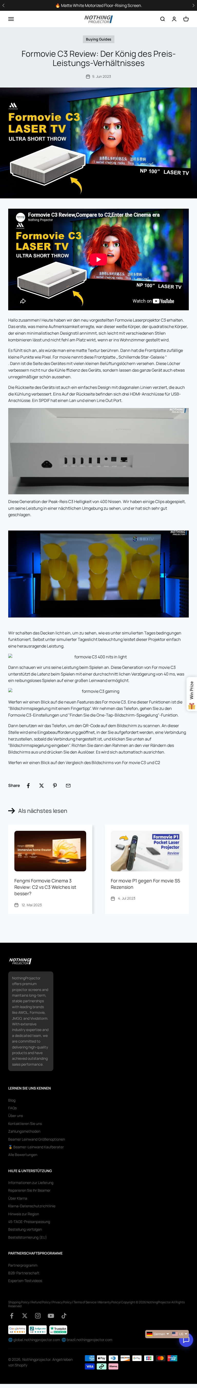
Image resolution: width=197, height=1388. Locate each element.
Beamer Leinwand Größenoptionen (36, 1139)
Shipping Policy (18, 1302)
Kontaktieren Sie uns (25, 1123)
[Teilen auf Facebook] (28, 785)
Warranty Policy (109, 1302)
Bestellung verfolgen (25, 1229)
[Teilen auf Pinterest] (55, 785)
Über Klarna (17, 1198)
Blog (11, 1100)
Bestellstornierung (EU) (27, 1237)
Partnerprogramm (22, 1265)
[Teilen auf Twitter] (41, 785)
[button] (193, 5)
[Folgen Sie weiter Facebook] (11, 1315)
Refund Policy (41, 1302)
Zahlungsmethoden (24, 1131)
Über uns (15, 1115)
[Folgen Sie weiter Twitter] (24, 1315)
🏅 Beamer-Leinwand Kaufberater (36, 1146)
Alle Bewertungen (22, 1154)
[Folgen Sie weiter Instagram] (37, 1315)
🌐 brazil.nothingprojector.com (87, 1339)
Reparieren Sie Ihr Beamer (29, 1190)
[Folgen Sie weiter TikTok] (64, 1315)
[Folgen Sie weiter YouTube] (50, 1315)
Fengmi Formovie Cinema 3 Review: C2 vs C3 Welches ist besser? (45, 887)
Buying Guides (98, 39)
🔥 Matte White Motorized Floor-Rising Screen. (98, 5)
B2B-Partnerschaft (24, 1272)
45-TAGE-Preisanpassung (29, 1221)
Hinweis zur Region (23, 1213)
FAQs (12, 1107)
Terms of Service (84, 1302)
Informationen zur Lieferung (30, 1182)
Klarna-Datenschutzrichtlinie (31, 1205)
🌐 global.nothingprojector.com (34, 1339)
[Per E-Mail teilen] (68, 785)
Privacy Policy (62, 1302)
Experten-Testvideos (25, 1280)
